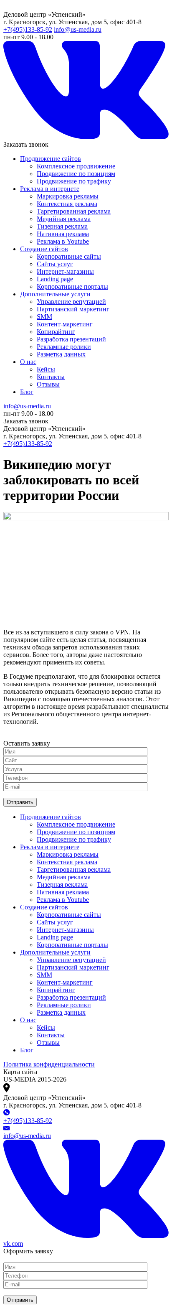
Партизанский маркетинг (73, 309)
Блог (26, 391)
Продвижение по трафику (74, 181)
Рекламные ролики (64, 346)
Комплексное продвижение (76, 166)
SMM (44, 316)
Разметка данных (61, 354)
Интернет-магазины (65, 271)
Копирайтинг (56, 331)
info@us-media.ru (77, 29)
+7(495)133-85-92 (27, 29)
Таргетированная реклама (74, 211)
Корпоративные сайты (69, 256)
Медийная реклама (64, 218)
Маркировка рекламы (68, 196)
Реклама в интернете (49, 188)
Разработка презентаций (71, 339)
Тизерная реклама (62, 226)
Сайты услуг (55, 263)
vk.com (13, 1243)
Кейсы (46, 369)
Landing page (55, 279)
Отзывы (48, 384)
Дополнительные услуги (55, 294)
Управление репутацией (71, 301)
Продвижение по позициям (76, 173)
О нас (28, 361)
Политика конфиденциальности (49, 1064)
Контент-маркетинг (65, 324)
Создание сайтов (44, 248)
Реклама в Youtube (63, 241)
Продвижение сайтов (50, 158)
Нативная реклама (63, 233)
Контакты (51, 376)
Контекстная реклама (67, 203)
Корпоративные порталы (72, 286)
